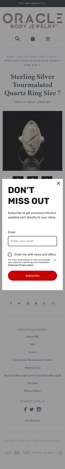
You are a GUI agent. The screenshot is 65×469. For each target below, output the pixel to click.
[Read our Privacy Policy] (55, 260)
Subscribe (32, 275)
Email (11, 232)
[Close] (58, 183)
